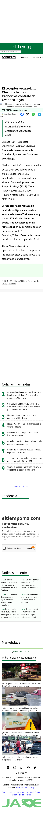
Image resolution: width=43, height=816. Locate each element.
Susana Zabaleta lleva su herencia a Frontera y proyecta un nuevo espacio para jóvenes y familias (23, 406)
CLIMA (28, 651)
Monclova (24, 58)
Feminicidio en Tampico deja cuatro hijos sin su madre (23, 434)
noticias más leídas (21, 486)
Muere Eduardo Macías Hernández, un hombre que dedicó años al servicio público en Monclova (24, 395)
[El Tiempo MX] (22, 48)
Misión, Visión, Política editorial (26, 793)
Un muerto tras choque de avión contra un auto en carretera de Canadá (30, 583)
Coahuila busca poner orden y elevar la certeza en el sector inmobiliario (24, 468)
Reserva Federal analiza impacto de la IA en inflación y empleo (30, 598)
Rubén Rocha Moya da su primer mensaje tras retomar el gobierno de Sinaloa (10, 613)
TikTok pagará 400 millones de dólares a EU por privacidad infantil (29, 613)
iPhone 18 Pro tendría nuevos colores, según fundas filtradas (24, 451)
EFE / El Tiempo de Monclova (14, 110)
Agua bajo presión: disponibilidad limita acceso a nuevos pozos (24, 442)
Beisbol (12, 283)
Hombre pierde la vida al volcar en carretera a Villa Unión (22, 416)
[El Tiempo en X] (35, 768)
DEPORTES (9, 57)
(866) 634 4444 (22, 787)
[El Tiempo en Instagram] (16, 768)
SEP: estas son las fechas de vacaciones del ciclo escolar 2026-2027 (24, 459)
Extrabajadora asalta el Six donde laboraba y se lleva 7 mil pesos (21, 684)
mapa (33, 787)
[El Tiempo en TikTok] (23, 768)
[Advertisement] (21, 21)
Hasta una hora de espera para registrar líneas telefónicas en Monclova (9, 599)
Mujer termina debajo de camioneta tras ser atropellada (20, 758)
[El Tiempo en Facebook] (10, 768)
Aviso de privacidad (25, 792)
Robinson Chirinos (19, 281)
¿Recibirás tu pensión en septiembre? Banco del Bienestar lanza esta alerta (20, 733)
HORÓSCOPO (18, 651)
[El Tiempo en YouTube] (30, 768)
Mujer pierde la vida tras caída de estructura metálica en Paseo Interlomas (20, 709)
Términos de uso (9, 792)
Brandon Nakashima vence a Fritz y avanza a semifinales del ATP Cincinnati (9, 585)
